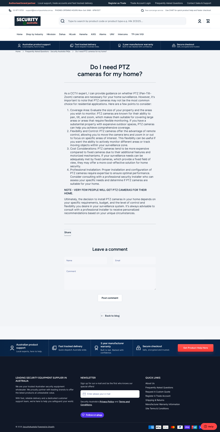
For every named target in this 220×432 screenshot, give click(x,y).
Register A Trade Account (157, 396)
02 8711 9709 (18, 10)
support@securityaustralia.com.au (39, 10)
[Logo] (27, 21)
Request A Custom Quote (157, 391)
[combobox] (122, 21)
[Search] (62, 21)
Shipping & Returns (154, 400)
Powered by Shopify (46, 427)
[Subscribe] (135, 394)
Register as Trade (117, 3)
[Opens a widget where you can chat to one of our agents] (209, 427)
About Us (149, 383)
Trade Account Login (140, 3)
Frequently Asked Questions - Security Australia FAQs (47, 51)
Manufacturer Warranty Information (162, 404)
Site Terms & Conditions (157, 408)
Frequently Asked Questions (169, 3)
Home (18, 51)
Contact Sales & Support (199, 3)
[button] (208, 21)
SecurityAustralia (30, 427)
